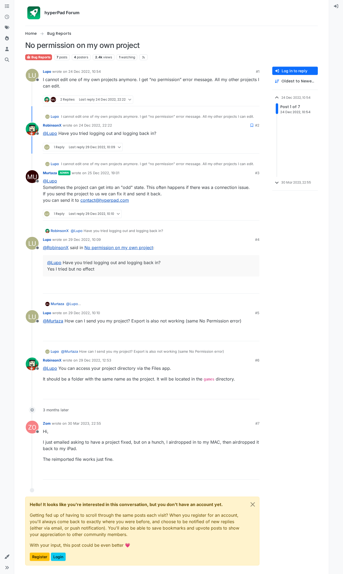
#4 (257, 239)
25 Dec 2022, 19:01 (103, 173)
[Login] (336, 6)
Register (39, 556)
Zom (47, 423)
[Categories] (7, 6)
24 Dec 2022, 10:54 (84, 71)
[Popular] (7, 38)
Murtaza (50, 173)
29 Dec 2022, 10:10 (84, 313)
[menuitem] (336, 6)
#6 (257, 360)
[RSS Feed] (143, 57)
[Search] (7, 60)
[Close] (252, 504)
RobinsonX (52, 125)
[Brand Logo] (33, 12)
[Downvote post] (255, 100)
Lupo (47, 71)
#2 (257, 125)
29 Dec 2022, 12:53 (95, 360)
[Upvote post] (236, 100)
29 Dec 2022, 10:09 (84, 239)
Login (58, 556)
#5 (257, 313)
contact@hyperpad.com (104, 200)
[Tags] (7, 28)
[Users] (7, 49)
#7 (257, 423)
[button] (7, 557)
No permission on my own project (118, 247)
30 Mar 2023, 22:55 (84, 423)
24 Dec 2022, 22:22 (95, 125)
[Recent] (7, 17)
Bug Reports (41, 57)
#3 (257, 173)
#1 (257, 71)
